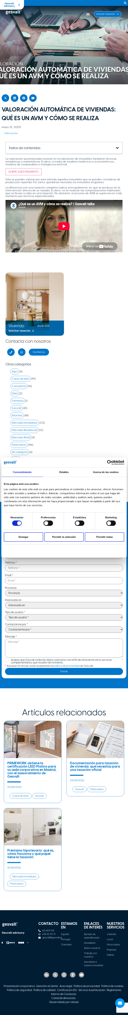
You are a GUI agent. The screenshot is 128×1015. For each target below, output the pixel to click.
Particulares (19, 444)
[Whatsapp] (22, 352)
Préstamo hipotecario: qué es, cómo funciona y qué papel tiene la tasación (30, 853)
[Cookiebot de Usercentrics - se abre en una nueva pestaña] (109, 462)
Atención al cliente (47, 986)
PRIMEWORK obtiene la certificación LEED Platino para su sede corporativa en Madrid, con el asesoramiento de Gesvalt (31, 769)
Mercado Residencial (24, 430)
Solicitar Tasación (105, 14)
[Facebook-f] (72, 975)
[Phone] (11, 352)
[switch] (48, 523)
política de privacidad (66, 665)
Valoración (11, 133)
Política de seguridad (19, 990)
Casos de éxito (20, 378)
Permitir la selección (64, 536)
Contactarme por (16, 624)
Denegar (23, 536)
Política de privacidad (87, 986)
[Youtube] (81, 975)
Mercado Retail (21, 437)
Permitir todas (104, 536)
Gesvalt (16, 408)
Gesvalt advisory (13, 932)
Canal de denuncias (64, 998)
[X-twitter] (55, 975)
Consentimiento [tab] (22, 472)
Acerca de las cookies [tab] (106, 472)
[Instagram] (64, 975)
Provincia (10, 588)
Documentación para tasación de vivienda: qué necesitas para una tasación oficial (95, 766)
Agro (15, 371)
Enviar (64, 671)
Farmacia (18, 400)
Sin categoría (20, 452)
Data (15, 393)
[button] (88, 14)
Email (9, 575)
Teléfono (11, 562)
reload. (74, 1002)
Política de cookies (112, 986)
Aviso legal (66, 986)
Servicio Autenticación (91, 990)
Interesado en (13, 600)
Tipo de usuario (15, 612)
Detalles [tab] (64, 472)
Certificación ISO (67, 990)
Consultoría (19, 386)
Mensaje (11, 636)
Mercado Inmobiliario (25, 422)
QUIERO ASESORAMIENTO (23, 171)
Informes (17, 415)
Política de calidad (45, 990)
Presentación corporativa (19, 986)
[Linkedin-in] (46, 975)
